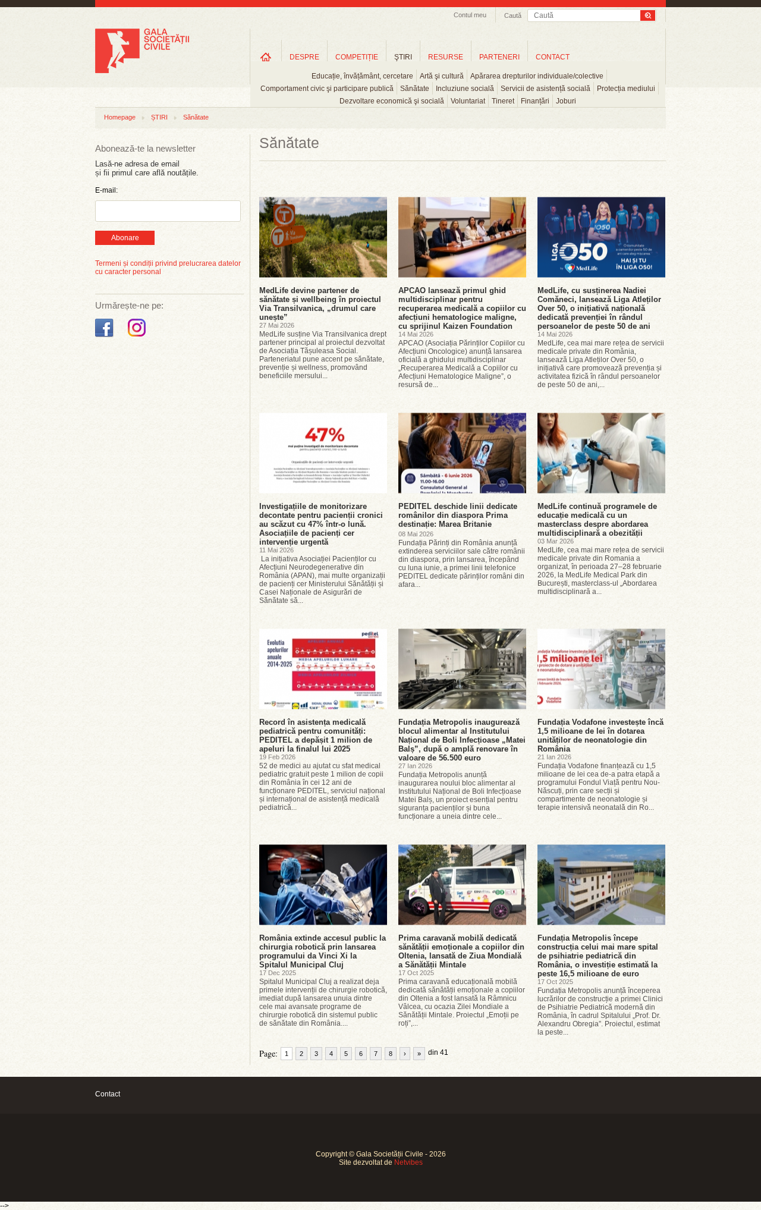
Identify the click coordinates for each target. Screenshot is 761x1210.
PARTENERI (499, 57)
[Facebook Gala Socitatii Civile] (105, 337)
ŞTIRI (403, 57)
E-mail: (106, 190)
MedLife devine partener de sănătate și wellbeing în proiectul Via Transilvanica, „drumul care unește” (320, 304)
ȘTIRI (159, 117)
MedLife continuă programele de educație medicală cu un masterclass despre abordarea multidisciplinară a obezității (597, 520)
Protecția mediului (626, 88)
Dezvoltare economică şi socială (391, 101)
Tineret (503, 101)
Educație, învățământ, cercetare (362, 76)
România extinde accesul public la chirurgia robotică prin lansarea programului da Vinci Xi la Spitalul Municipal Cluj (322, 951)
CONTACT (553, 57)
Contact (107, 1094)
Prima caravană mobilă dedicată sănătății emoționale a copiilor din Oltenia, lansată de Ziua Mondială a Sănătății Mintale (461, 951)
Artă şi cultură (442, 76)
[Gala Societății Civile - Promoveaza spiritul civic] (142, 71)
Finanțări (535, 101)
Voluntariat (468, 101)
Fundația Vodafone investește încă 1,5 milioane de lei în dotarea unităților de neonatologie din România (600, 735)
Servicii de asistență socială (545, 88)
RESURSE (445, 57)
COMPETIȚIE (356, 57)
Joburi (566, 101)
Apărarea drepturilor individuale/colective (536, 76)
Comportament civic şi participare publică (327, 88)
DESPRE (304, 57)
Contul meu (470, 14)
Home (265, 56)
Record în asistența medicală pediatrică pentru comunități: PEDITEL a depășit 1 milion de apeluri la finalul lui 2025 (315, 735)
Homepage (120, 117)
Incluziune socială (465, 88)
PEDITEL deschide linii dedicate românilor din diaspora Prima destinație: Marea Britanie (457, 515)
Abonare (125, 238)
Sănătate (414, 88)
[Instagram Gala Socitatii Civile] (138, 337)
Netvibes (408, 1162)
